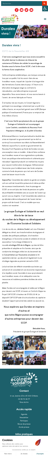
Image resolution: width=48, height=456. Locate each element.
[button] (45, 8)
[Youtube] (21, 10)
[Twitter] (26, 10)
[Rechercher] (44, 3)
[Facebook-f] (17, 10)
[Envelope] (31, 10)
